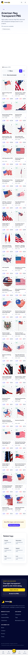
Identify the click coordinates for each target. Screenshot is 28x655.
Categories (18, 614)
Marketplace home (20, 620)
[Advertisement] (14, 48)
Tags (16, 617)
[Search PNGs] (21, 2)
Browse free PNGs (14, 593)
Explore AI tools (14, 589)
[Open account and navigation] (25, 2)
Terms (2, 636)
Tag (4, 9)
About (2, 627)
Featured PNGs (5, 617)
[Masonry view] (23, 71)
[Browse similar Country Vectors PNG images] (11, 81)
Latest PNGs (4, 614)
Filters (11, 71)
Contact (3, 630)
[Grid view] (20, 71)
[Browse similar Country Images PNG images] (24, 81)
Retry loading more (14, 525)
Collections (4, 620)
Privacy (3, 633)
